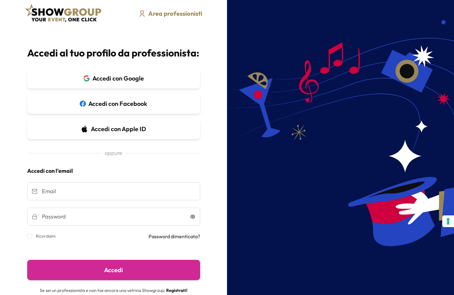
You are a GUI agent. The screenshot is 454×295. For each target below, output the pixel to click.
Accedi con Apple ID (118, 129)
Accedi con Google (118, 78)
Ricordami (46, 236)
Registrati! (176, 290)
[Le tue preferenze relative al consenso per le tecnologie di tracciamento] (448, 221)
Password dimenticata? (174, 236)
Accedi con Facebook (117, 103)
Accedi (113, 270)
